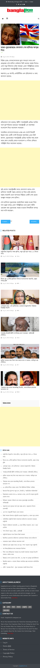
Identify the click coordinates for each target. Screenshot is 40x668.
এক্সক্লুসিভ (25, 607)
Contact (31, 1)
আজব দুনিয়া (6, 610)
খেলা (17, 365)
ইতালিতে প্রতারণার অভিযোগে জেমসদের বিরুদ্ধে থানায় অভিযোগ (20, 538)
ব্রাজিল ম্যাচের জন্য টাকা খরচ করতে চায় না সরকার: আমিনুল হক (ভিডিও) (19, 361)
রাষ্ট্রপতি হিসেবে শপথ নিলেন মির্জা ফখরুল (14, 534)
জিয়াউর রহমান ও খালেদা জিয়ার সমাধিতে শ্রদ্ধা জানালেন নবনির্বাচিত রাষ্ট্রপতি (21, 562)
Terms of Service (8, 650)
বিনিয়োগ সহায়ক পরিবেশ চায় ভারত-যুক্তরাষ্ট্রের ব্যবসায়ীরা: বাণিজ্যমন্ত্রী (18, 501)
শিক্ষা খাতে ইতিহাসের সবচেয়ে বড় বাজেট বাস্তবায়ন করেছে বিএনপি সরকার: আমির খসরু (20, 553)
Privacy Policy (8, 657)
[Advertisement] (20, 100)
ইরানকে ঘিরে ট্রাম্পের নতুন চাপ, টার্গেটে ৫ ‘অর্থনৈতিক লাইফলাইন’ (20, 491)
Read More (14, 598)
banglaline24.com (23, 666)
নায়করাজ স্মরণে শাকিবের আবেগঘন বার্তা (13, 541)
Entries (7, 646)
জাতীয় (18, 283)
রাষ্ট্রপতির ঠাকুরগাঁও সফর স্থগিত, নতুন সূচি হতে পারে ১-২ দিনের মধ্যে (19, 253)
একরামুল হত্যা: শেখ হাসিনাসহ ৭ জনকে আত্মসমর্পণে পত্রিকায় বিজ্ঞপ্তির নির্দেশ (18, 307)
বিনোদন (18, 392)
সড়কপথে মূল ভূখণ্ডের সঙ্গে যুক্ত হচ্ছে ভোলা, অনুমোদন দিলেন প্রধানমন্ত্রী (19, 507)
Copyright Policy (8, 653)
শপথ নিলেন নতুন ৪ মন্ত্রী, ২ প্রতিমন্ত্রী (12, 531)
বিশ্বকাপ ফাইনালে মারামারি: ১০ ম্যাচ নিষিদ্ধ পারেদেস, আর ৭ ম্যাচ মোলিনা (20, 526)
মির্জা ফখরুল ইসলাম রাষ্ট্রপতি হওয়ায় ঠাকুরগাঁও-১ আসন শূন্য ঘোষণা (21, 516)
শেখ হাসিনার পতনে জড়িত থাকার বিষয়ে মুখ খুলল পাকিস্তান (35, 222)
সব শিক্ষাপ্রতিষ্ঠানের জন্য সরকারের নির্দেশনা (14, 548)
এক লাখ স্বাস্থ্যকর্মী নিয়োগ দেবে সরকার (13, 512)
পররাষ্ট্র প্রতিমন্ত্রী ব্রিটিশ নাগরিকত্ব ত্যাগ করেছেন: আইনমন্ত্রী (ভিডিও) (17, 334)
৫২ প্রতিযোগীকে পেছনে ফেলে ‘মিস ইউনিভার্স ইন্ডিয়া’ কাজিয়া (19, 487)
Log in (5, 643)
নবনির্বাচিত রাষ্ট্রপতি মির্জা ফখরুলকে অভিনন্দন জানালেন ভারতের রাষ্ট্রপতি (20, 520)
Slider (18, 256)
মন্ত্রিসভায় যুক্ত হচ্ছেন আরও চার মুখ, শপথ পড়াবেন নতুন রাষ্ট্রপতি (20, 545)
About (26, 1)
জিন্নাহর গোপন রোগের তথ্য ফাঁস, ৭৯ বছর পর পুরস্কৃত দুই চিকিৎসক (21, 558)
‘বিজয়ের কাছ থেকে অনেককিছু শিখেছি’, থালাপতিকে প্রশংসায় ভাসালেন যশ (18, 388)
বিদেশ (13, 607)
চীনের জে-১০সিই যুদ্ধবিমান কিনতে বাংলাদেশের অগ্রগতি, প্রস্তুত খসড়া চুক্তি (19, 280)
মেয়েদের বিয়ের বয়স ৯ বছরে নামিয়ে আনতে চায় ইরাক (6, 222)
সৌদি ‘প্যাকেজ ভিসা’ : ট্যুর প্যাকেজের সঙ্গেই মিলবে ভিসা (18, 567)
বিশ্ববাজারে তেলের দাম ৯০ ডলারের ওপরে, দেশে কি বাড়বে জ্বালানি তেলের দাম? (20, 495)
